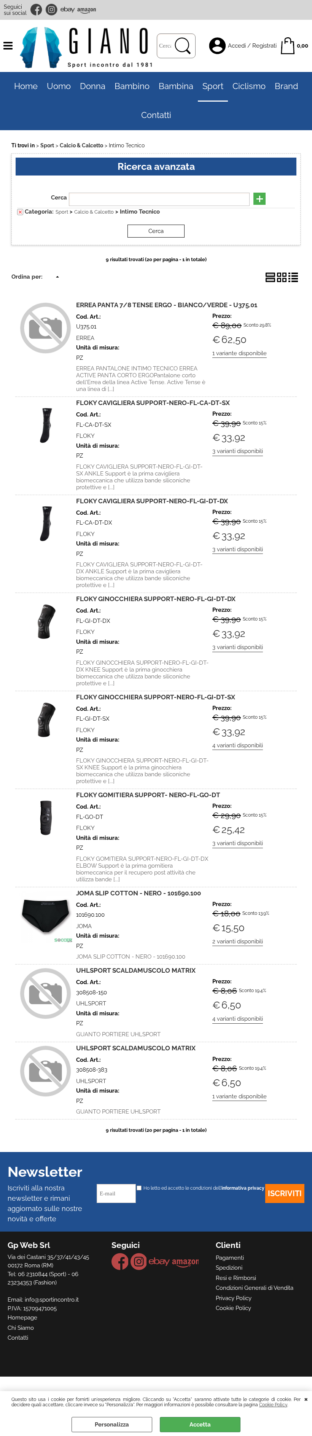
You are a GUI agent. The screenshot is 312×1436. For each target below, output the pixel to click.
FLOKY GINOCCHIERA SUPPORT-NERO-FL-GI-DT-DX (156, 599)
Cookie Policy (273, 1404)
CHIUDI (306, 1398)
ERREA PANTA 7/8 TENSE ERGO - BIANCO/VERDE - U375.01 (166, 305)
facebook (36, 10)
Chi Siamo (21, 1327)
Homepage (22, 1317)
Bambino (132, 86)
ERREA (85, 338)
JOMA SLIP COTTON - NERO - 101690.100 (138, 893)
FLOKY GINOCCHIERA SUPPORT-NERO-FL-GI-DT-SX (155, 697)
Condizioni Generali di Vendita (254, 1287)
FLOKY (85, 435)
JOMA (84, 926)
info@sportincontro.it (52, 1299)
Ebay (67, 10)
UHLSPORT (91, 1003)
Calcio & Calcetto (94, 212)
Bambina (176, 86)
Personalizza (112, 1424)
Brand (286, 86)
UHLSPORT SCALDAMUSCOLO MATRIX (136, 970)
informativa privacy (242, 1188)
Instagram (51, 10)
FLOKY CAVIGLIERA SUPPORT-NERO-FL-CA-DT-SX (153, 403)
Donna (92, 86)
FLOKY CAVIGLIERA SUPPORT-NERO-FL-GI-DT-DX (152, 501)
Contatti (156, 115)
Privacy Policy (234, 1298)
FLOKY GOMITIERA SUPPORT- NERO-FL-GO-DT (148, 795)
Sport (212, 86)
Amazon (86, 10)
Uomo (59, 86)
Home (26, 86)
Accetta (200, 1424)
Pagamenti (230, 1257)
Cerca (59, 197)
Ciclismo (249, 86)
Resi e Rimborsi (236, 1278)
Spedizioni (229, 1267)
